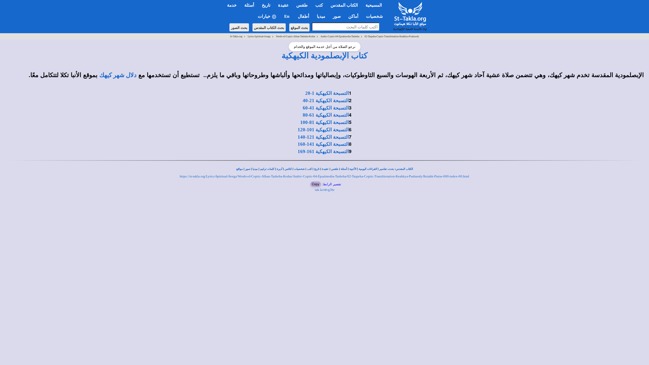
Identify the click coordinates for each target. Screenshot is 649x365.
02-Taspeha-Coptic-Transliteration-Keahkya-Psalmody (392, 36)
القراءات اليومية (368, 169)
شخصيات (299, 169)
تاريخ (316, 169)
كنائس (288, 169)
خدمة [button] (232, 5)
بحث (391, 169)
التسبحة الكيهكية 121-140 (323, 137)
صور (247, 169)
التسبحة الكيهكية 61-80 (326, 115)
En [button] (287, 16)
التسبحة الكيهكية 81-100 (324, 122)
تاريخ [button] (266, 5)
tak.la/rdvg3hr (324, 190)
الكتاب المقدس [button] (344, 5)
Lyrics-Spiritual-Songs (259, 36)
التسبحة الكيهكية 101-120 (323, 129)
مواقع (239, 169)
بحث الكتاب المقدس (269, 27)
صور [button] (337, 16)
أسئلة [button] (249, 5)
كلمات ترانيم (267, 169)
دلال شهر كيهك (118, 75)
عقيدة (325, 169)
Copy (315, 183)
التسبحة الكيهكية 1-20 (327, 93)
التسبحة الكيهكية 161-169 (323, 151)
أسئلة (344, 169)
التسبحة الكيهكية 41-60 (326, 108)
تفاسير (383, 169)
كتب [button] (319, 5)
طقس (334, 169)
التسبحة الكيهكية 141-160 (323, 144)
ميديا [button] (321, 16)
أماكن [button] (353, 16)
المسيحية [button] (374, 5)
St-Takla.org (236, 36)
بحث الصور (239, 27)
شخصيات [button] (376, 16)
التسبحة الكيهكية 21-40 (326, 100)
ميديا (255, 169)
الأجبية (352, 169)
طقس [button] (302, 5)
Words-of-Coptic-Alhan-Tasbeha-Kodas (295, 36)
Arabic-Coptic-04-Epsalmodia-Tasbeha (339, 36)
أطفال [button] (303, 16)
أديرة (279, 169)
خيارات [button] (265, 16)
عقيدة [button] (283, 5)
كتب (309, 169)
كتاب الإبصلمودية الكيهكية (325, 55)
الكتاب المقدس (404, 169)
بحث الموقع (299, 27)
